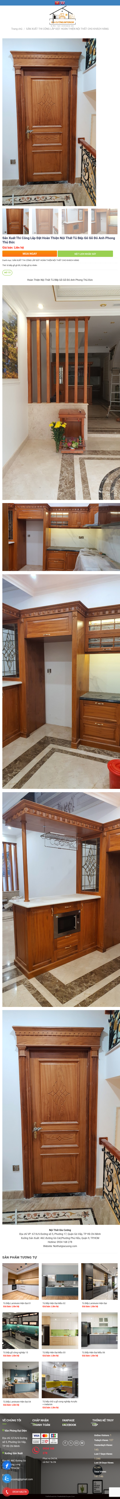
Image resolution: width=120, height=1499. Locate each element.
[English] (62, 3)
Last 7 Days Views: (103, 1454)
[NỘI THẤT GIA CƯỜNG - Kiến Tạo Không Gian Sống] (60, 16)
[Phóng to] (6, 202)
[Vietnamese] (57, 3)
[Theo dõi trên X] (70, 1443)
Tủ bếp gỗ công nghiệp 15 (15, 1352)
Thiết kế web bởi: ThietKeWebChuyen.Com (60, 1496)
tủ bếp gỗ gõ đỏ (13, 265)
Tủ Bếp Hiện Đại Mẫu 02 (53, 1303)
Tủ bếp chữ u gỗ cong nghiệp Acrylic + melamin (59, 1403)
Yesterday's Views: (103, 1445)
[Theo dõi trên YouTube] (82, 1443)
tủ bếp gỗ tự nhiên (29, 265)
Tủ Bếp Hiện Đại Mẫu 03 (53, 1352)
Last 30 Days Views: (104, 1462)
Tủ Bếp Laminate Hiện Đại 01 (17, 1303)
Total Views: (100, 1471)
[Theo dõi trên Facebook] (65, 1443)
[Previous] (8, 122)
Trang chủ (16, 28)
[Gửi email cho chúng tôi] (76, 1443)
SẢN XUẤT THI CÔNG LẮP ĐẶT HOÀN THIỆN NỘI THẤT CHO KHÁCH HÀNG (67, 28)
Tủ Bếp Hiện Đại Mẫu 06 (93, 1352)
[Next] (111, 122)
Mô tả (7, 272)
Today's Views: (101, 1440)
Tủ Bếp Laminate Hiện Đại (94, 1303)
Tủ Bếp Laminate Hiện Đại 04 (17, 1401)
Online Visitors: (102, 1435)
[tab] (7, 272)
